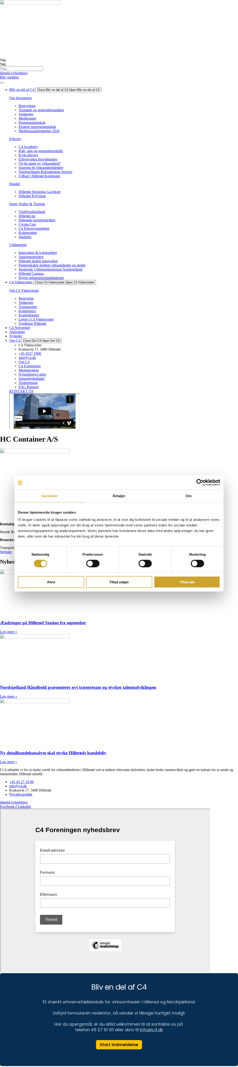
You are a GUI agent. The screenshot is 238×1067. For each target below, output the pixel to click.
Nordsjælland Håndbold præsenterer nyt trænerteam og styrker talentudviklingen (78, 687)
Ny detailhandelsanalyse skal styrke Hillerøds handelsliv (53, 752)
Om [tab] (189, 496)
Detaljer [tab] (119, 496)
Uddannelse (18, 245)
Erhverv (15, 139)
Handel (14, 184)
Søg (3, 60)
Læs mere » (8, 632)
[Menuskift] (2, 82)
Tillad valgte (119, 582)
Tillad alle (187, 582)
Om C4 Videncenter (24, 290)
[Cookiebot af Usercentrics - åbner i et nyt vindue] (199, 482)
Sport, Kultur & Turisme (27, 204)
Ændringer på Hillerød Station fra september (43, 622)
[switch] (92, 563)
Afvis (51, 582)
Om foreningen (20, 98)
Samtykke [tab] (49, 496)
